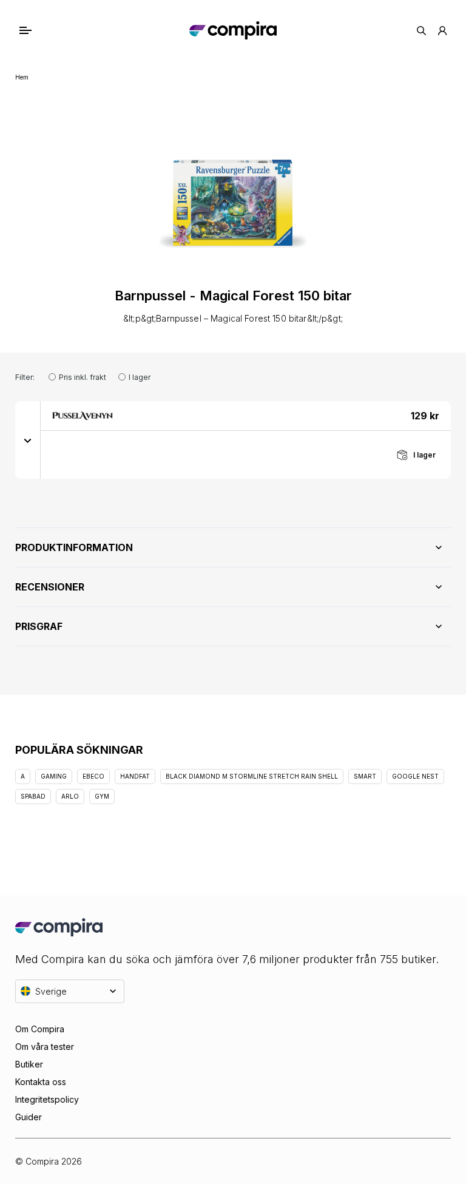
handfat (135, 776)
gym (102, 796)
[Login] (442, 30)
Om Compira (39, 1029)
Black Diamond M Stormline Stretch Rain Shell (252, 776)
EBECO (93, 776)
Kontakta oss (40, 1082)
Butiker (29, 1064)
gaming (54, 776)
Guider (28, 1117)
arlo (70, 796)
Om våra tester (44, 1046)
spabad (33, 796)
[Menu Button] (37, 30)
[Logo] (233, 30)
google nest (415, 776)
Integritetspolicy (47, 1099)
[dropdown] (28, 440)
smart (365, 776)
